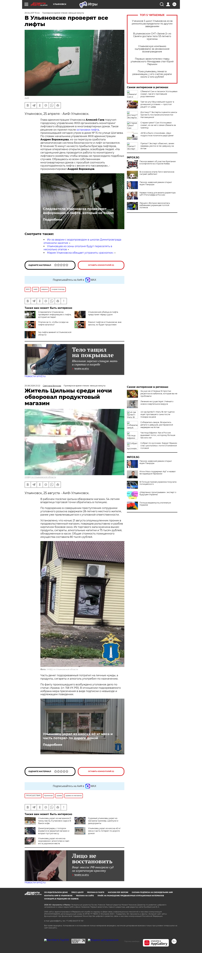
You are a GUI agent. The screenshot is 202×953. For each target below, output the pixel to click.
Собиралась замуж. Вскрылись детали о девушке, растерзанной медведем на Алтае (156, 424)
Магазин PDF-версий (118, 892)
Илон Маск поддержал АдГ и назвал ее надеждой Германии (158, 472)
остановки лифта (88, 129)
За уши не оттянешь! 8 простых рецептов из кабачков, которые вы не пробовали (158, 393)
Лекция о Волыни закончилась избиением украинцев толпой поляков (155, 205)
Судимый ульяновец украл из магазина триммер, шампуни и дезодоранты (103, 820)
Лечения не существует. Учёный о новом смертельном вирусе (156, 402)
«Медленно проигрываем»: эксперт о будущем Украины (158, 493)
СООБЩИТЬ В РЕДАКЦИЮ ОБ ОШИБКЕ (61, 899)
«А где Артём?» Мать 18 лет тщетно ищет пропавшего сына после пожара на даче (157, 414)
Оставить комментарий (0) (101, 265)
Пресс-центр (77, 892)
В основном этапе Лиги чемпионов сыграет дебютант (157, 173)
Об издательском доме (56, 892)
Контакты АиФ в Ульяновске (58, 896)
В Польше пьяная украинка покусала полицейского (158, 483)
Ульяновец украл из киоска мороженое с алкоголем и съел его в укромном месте (53, 841)
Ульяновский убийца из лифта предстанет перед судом (103, 313)
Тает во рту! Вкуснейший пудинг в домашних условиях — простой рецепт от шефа (157, 104)
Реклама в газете (95, 892)
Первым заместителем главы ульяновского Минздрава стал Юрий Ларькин (152, 62)
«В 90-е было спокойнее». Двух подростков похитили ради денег (157, 134)
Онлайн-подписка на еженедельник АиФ (152, 892)
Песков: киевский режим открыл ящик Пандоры (156, 183)
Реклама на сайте (85, 896)
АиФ (27, 98)
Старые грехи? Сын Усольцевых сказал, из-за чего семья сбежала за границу (158, 125)
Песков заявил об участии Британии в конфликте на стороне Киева (158, 162)
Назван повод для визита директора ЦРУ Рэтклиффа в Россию (157, 194)
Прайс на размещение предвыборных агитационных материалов (131, 896)
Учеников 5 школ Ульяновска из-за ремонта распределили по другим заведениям (152, 24)
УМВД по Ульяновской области (40, 477)
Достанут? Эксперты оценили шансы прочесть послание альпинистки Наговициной (158, 114)
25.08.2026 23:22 (32, 385)
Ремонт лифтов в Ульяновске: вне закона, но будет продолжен (104, 323)
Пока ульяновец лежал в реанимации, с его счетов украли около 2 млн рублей (152, 74)
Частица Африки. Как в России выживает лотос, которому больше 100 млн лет (157, 435)
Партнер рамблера (131, 941)
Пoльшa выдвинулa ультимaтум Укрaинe (155, 504)
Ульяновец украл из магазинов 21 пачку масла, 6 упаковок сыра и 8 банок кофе (54, 820)
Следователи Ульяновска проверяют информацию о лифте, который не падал (78, 211)
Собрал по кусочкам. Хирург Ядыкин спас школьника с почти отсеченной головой (158, 445)
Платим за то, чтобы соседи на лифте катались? (53, 323)
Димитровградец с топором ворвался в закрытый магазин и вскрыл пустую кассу (53, 831)
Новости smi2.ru (35, 376)
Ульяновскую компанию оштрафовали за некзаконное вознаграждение (152, 49)
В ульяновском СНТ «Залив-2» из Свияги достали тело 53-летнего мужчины (152, 36)
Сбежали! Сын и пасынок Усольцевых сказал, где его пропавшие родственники (158, 94)
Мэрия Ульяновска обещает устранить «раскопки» (80, 252)
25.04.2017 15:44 (32, 13)
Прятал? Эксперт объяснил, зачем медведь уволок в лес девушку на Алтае (157, 146)
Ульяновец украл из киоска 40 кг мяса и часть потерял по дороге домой (78, 736)
